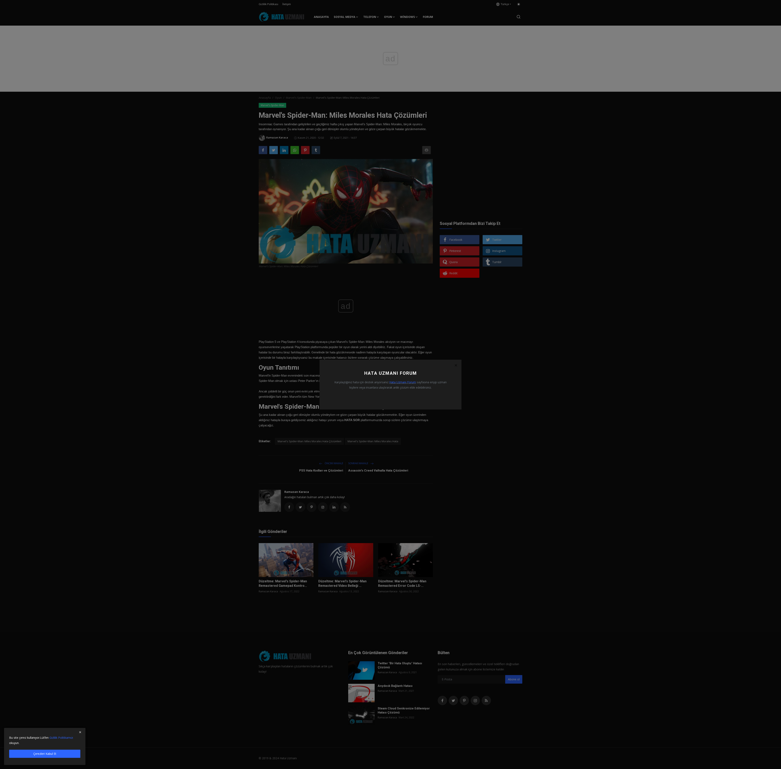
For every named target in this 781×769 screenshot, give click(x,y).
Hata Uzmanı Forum (402, 382)
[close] (80, 732)
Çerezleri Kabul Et (44, 754)
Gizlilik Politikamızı (61, 738)
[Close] (455, 365)
